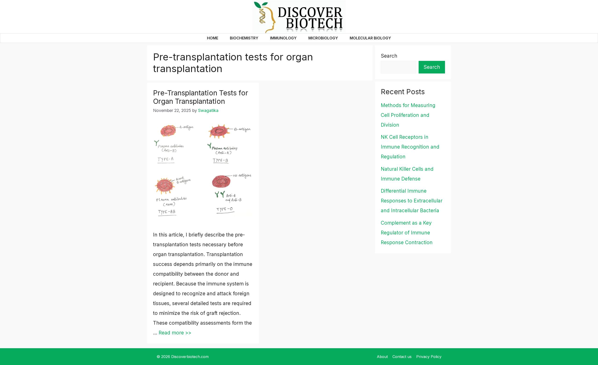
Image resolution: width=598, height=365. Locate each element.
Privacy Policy (428, 356)
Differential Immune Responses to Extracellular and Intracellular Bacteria (411, 200)
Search (389, 56)
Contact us (402, 356)
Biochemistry (244, 38)
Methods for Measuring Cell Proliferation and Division (408, 115)
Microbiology (323, 38)
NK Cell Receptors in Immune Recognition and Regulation (410, 147)
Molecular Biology (370, 38)
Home (212, 38)
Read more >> (175, 333)
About (382, 356)
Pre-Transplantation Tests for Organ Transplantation (200, 97)
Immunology (283, 38)
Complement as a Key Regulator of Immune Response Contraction (407, 232)
